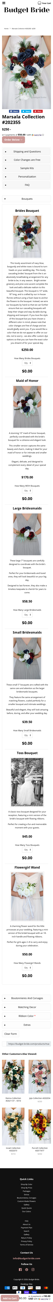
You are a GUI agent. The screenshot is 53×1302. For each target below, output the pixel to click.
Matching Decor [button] (27, 1007)
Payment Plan (26, 1227)
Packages (26, 1191)
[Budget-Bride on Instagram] (32, 1270)
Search (26, 1231)
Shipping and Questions (27, 151)
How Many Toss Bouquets (27, 845)
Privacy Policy (26, 1241)
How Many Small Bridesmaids (27, 730)
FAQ (27, 184)
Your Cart (46, 3)
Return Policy (26, 1238)
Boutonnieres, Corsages (26, 1198)
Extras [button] (27, 1024)
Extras (26, 1194)
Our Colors (26, 1211)
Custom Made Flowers (27, 1201)
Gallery (26, 1204)
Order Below (12, 139)
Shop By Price (26, 1187)
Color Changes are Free (27, 159)
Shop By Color (26, 1184)
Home (6, 29)
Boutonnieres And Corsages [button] (27, 998)
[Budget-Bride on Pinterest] (26, 1270)
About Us (26, 1224)
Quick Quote (26, 1208)
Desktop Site (26, 1284)
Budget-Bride (34, 1279)
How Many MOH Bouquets (27, 485)
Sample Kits (27, 168)
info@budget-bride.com (26, 1258)
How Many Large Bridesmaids (27, 609)
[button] (26, 134)
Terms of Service (26, 1244)
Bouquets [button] (27, 198)
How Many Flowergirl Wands (27, 963)
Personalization (27, 176)
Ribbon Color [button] (27, 1016)
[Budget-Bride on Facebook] (20, 1270)
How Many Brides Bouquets (27, 358)
